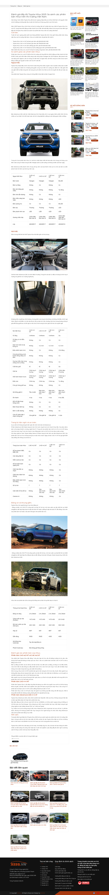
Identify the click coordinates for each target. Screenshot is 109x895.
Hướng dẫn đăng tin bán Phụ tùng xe (65, 878)
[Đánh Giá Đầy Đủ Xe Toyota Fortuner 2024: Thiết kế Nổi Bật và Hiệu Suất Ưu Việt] (19, 796)
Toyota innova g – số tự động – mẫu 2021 (91, 124)
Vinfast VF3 (44, 866)
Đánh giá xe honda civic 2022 (38, 825)
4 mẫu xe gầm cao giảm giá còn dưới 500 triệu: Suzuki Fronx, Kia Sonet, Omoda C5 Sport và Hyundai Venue (77, 62)
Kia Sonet (44, 875)
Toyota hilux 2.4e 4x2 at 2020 (91, 111)
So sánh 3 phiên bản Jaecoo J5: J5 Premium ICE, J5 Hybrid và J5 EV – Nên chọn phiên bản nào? (91, 78)
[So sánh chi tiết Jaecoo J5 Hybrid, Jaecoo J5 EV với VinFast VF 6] (77, 87)
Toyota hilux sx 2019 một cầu (91, 136)
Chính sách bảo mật (60, 871)
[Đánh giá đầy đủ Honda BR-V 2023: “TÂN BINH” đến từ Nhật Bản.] (19, 818)
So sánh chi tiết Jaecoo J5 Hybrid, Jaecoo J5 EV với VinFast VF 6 (76, 94)
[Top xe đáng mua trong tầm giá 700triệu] (19, 756)
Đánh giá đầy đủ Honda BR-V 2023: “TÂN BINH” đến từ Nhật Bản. (19, 826)
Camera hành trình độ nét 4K (63, 888)
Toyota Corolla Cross (47, 879)
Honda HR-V (44, 885)
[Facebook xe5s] (93, 893)
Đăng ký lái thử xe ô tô (84, 877)
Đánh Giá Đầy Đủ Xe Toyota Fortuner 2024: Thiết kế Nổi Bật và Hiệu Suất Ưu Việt (19, 804)
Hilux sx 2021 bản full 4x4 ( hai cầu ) (91, 149)
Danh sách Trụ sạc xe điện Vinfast (64, 885)
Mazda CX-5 (44, 883)
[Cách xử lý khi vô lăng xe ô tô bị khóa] (19, 776)
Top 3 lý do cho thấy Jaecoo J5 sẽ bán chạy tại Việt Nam (77, 44)
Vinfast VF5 (44, 868)
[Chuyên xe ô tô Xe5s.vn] (19, 864)
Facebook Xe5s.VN (18, 881)
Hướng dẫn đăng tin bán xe (62, 876)
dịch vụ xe (84, 870)
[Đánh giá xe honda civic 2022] (39, 818)
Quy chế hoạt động (60, 868)
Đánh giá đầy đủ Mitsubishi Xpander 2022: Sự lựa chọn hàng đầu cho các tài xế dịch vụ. (39, 804)
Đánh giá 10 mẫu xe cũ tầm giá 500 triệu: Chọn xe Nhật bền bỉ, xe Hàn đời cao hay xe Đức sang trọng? (91, 95)
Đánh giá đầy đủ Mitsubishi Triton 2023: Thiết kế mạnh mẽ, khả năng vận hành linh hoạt (38, 784)
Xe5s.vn (19, 893)
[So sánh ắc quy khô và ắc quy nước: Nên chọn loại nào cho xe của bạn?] (77, 21)
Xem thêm (94, 115)
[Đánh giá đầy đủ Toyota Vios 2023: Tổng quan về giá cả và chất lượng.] (19, 839)
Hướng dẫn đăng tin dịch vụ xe (63, 881)
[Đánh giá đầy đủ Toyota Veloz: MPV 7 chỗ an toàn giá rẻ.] (59, 776)
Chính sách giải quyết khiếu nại (63, 873)
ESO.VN (42, 893)
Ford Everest (45, 881)
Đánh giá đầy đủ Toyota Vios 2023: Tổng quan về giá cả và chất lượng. (18, 848)
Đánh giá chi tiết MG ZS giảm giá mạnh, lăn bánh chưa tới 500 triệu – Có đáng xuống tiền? (77, 77)
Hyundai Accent (45, 871)
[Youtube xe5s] (97, 893)
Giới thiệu (57, 866)
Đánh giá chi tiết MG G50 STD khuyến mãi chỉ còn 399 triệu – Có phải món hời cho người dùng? (92, 62)
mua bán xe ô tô (93, 861)
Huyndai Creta (45, 877)
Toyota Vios (44, 873)
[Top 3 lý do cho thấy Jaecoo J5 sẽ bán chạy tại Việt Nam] (77, 37)
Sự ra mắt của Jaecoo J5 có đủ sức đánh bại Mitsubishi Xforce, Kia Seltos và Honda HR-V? (91, 45)
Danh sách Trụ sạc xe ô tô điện (63, 883)
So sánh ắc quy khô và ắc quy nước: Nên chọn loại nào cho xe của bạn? (77, 28)
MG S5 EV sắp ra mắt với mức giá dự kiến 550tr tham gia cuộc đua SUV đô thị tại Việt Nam (91, 28)
